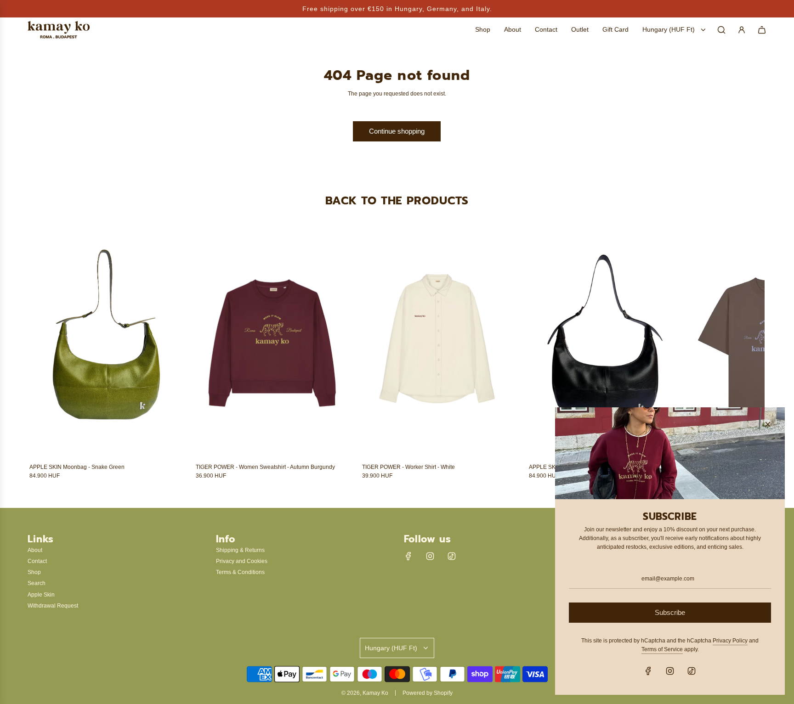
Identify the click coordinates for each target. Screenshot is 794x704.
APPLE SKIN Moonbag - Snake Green (77, 467)
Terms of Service (662, 649)
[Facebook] (408, 556)
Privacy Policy (730, 640)
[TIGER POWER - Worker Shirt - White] (438, 342)
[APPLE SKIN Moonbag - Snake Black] (605, 342)
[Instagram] (430, 556)
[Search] (721, 30)
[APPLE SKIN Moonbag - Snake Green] (105, 342)
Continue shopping (397, 131)
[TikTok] (452, 556)
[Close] (768, 424)
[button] (46, 354)
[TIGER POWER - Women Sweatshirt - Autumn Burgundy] (272, 342)
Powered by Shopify (428, 693)
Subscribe (670, 612)
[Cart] (762, 30)
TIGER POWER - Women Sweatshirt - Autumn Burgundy (265, 467)
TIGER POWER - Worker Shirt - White (408, 467)
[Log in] (742, 30)
